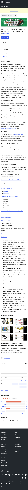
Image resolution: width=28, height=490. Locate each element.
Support (5, 56)
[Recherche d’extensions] (15, 15)
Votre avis (3, 413)
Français (7, 471)
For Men (5, 191)
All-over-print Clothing (6, 188)
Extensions (17, 437)
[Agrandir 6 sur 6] (24, 335)
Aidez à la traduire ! (14, 11)
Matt (3, 460)
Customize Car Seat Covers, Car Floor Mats (12, 211)
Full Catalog (4, 237)
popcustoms (6, 33)
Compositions (18, 439)
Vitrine (16, 432)
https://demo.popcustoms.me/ (8, 128)
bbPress (4, 462)
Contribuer (17, 444)
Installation (5, 49)
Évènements (18, 446)
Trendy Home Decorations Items (9, 196)
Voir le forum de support (7, 424)
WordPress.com (6, 458)
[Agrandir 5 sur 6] (11, 335)
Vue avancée (4, 390)
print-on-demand (22, 384)
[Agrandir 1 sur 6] (11, 319)
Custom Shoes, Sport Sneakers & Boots (11, 180)
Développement (7, 53)
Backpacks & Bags (6, 217)
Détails (4, 42)
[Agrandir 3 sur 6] (11, 327)
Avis (4, 46)
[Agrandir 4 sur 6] (24, 327)
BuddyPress (5, 465)
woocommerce (23, 386)
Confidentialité (5, 439)
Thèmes (17, 435)
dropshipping (15, 384)
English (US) (24, 380)
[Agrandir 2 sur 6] (24, 319)
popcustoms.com (18, 134)
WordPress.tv (5, 453)
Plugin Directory (5, 6)
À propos (3, 432)
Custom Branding (5, 220)
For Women (6, 193)
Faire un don (18, 449)
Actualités (3, 435)
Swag (17, 451)
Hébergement (4, 437)
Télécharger (5, 37)
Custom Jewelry (5, 233)
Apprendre (3, 444)
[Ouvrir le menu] (26, 2)
